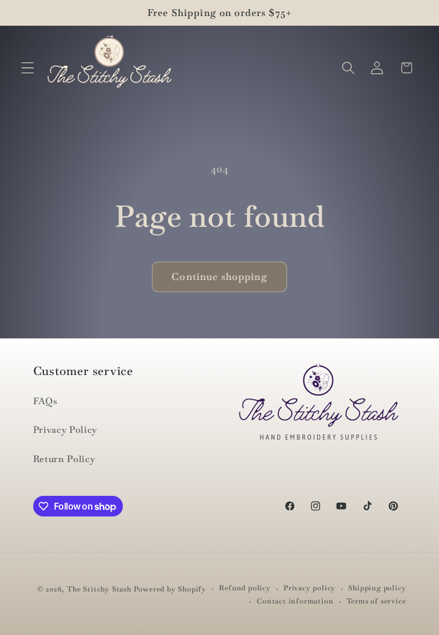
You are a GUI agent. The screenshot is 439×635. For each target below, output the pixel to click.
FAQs (45, 401)
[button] (27, 67)
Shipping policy (377, 588)
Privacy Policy (65, 430)
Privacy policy (310, 588)
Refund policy (244, 588)
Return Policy (64, 459)
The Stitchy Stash (99, 589)
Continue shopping (219, 276)
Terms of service (376, 601)
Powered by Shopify (170, 589)
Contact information (295, 601)
